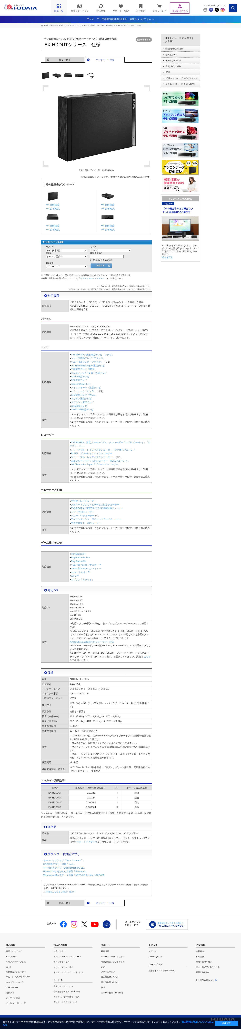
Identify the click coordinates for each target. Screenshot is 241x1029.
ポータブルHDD (173, 60)
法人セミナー (59, 951)
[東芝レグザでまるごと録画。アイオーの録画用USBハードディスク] (180, 98)
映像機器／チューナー (16, 972)
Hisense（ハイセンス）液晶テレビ (89, 373)
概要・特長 (64, 59)
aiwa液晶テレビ (79, 406)
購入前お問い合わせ (110, 977)
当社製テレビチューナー (83, 501)
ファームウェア (108, 972)
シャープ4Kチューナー (82, 512)
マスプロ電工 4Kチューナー (86, 523)
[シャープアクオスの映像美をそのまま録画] (180, 115)
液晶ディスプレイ (14, 951)
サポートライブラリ (87, 842)
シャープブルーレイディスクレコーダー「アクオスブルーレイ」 (104, 449)
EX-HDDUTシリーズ (109, 25)
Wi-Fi (8, 967)
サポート (105, 945)
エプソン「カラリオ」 (82, 579)
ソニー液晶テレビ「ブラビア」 (87, 361)
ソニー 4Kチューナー (82, 515)
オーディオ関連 (13, 998)
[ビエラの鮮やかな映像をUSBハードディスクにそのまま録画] (180, 150)
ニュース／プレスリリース (208, 967)
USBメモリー (12, 987)
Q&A (103, 967)
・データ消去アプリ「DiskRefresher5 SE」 (63, 867)
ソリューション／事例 (63, 967)
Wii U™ (75, 575)
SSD (167, 72)
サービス (58, 980)
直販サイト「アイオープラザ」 (162, 971)
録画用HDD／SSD (174, 49)
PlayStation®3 (78, 561)
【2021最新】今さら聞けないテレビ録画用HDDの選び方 (177, 210)
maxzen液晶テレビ (81, 384)
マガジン (152, 951)
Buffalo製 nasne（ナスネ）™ (86, 568)
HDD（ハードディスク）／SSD (73, 25)
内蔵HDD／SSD (173, 66)
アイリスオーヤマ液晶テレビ (86, 387)
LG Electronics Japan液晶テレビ (88, 365)
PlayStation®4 (78, 554)
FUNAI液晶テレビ (80, 376)
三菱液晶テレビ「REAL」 (84, 369)
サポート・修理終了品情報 (113, 956)
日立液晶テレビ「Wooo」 (84, 395)
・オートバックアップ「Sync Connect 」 (63, 860)
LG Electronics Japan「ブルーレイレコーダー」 (96, 464)
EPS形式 (55, 208)
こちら (147, 656)
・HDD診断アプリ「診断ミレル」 (58, 864)
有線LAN (10, 993)
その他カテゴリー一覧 (16, 1003)
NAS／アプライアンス (16, 962)
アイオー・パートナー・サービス (68, 972)
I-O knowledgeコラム (216, 5)
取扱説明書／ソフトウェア (113, 962)
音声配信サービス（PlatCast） (67, 991)
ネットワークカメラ (15, 982)
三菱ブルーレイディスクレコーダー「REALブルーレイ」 (100, 460)
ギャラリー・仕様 (105, 59)
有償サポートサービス (63, 986)
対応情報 (105, 951)
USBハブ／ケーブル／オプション (181, 78)
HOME (46, 25)
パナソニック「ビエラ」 (83, 391)
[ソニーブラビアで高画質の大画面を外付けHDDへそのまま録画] (180, 133)
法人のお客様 (60, 945)
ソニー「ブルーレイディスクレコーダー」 (93, 457)
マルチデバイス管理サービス (66, 997)
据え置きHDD (93, 25)
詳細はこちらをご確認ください (60, 891)
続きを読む (167, 257)
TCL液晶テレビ (79, 380)
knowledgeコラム (156, 956)
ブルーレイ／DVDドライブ (18, 977)
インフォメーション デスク (92, 278)
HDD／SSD (11, 956)
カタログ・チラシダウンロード (67, 956)
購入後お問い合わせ (110, 982)
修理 (103, 987)
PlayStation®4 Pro (80, 557)
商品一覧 (54, 25)
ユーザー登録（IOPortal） (112, 993)
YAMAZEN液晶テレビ (82, 409)
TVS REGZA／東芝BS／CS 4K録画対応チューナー (97, 508)
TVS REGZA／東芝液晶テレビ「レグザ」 (92, 354)
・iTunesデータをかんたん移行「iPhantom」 (64, 871)
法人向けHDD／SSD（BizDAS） (181, 84)
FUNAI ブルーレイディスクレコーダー (91, 453)
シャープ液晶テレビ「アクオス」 (88, 358)
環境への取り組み (204, 962)
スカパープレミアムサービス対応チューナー (95, 504)
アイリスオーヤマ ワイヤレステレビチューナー (96, 519)
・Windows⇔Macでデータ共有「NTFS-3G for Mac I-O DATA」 (74, 875)
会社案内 (200, 951)
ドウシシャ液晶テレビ (82, 402)
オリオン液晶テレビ (81, 398)
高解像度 (55, 204)
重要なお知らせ (203, 972)
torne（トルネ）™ (80, 572)
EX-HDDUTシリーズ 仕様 (130, 25)
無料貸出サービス (61, 962)
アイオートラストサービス (65, 1002)
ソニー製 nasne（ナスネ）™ (86, 564)
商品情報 (10, 945)
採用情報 (200, 956)
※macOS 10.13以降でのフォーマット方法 (92, 642)
